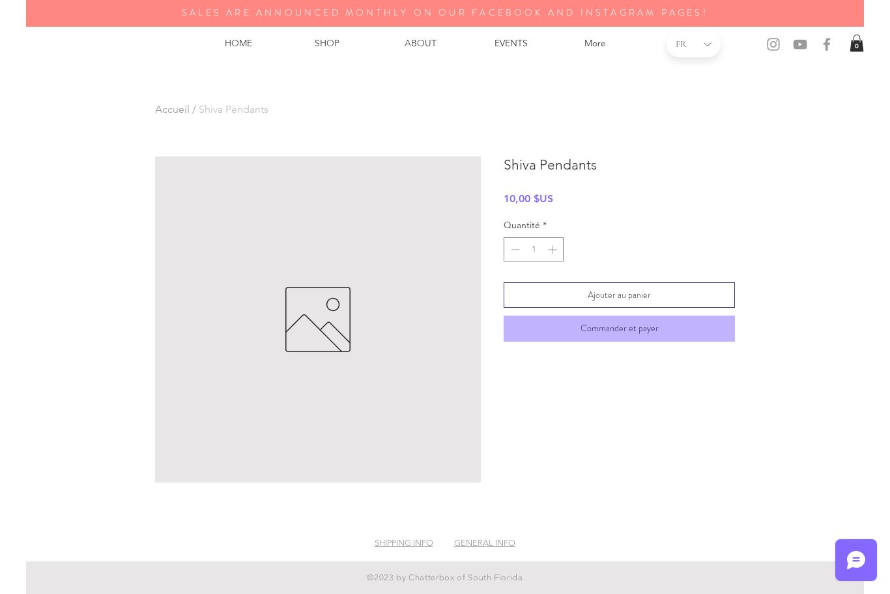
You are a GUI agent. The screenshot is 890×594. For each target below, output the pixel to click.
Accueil (172, 109)
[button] (857, 43)
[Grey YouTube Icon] (800, 44)
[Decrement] (514, 249)
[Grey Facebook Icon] (826, 44)
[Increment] (553, 249)
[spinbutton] (533, 249)
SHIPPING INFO (404, 543)
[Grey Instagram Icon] (773, 44)
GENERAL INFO (484, 543)
